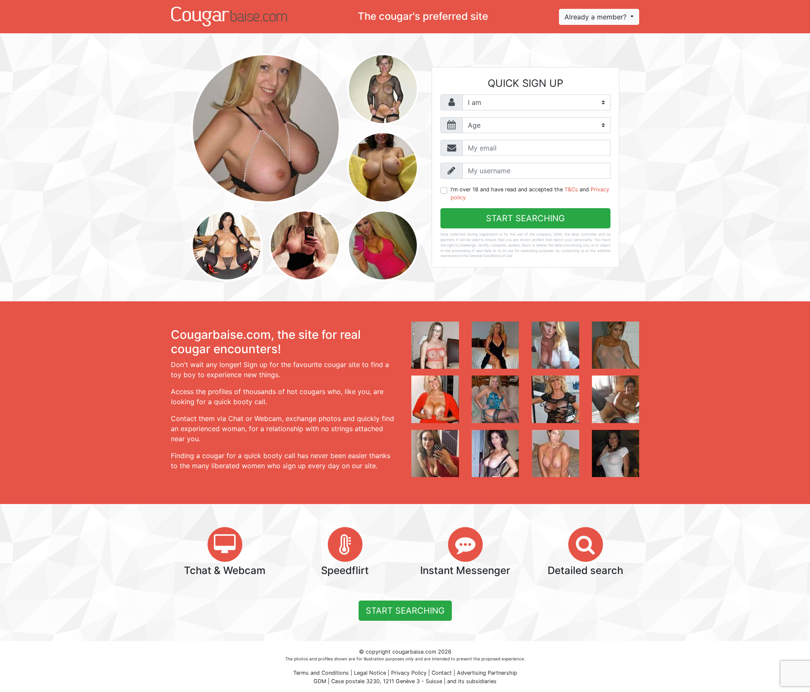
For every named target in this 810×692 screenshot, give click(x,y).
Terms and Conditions (321, 673)
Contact (442, 673)
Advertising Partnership (487, 673)
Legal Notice (370, 673)
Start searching (525, 218)
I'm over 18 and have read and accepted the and (530, 193)
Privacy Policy (409, 673)
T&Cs (571, 189)
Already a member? (596, 17)
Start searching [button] (405, 611)
